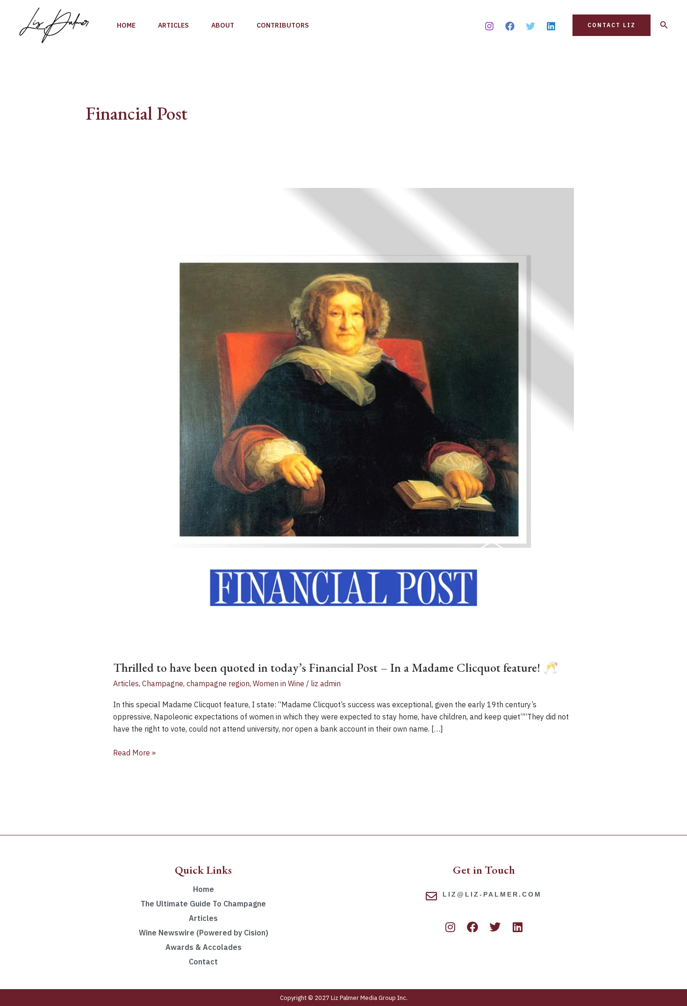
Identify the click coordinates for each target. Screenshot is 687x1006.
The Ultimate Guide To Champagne (203, 903)
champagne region (218, 683)
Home (126, 25)
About (222, 25)
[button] (611, 25)
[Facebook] (510, 26)
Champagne (162, 683)
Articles (173, 25)
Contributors (283, 25)
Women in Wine (278, 683)
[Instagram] (489, 26)
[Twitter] (530, 26)
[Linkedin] (551, 26)
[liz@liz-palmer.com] (431, 896)
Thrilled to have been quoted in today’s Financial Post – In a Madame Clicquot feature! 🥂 (337, 667)
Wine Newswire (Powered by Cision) (203, 932)
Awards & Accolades (203, 947)
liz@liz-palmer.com (492, 894)
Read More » (134, 752)
